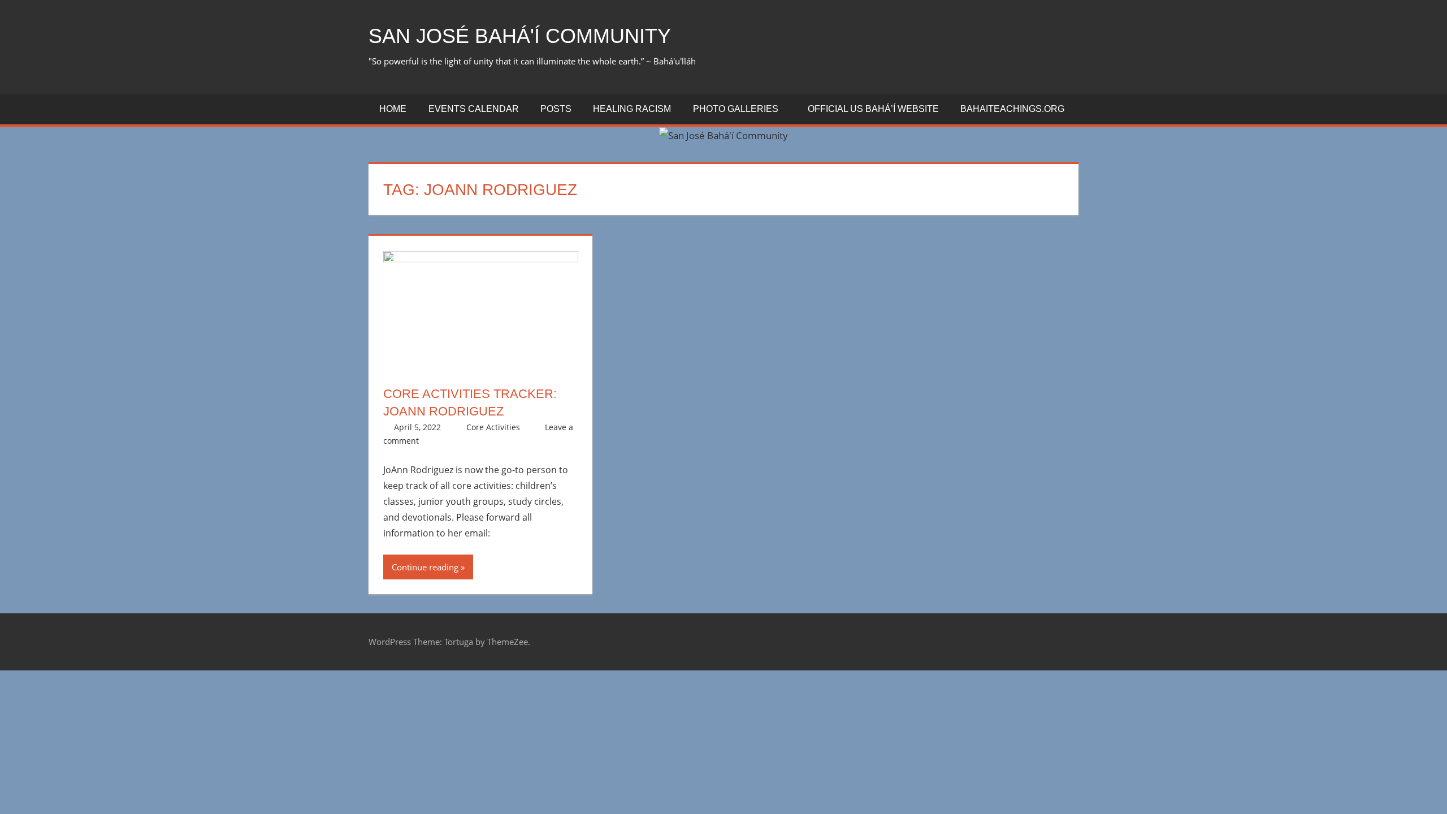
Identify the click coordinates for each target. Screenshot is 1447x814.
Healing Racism (632, 109)
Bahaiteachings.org (1012, 109)
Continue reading (425, 567)
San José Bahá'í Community (520, 35)
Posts (555, 109)
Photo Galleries (735, 109)
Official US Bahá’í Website (873, 109)
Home (392, 109)
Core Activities (493, 427)
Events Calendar (473, 109)
